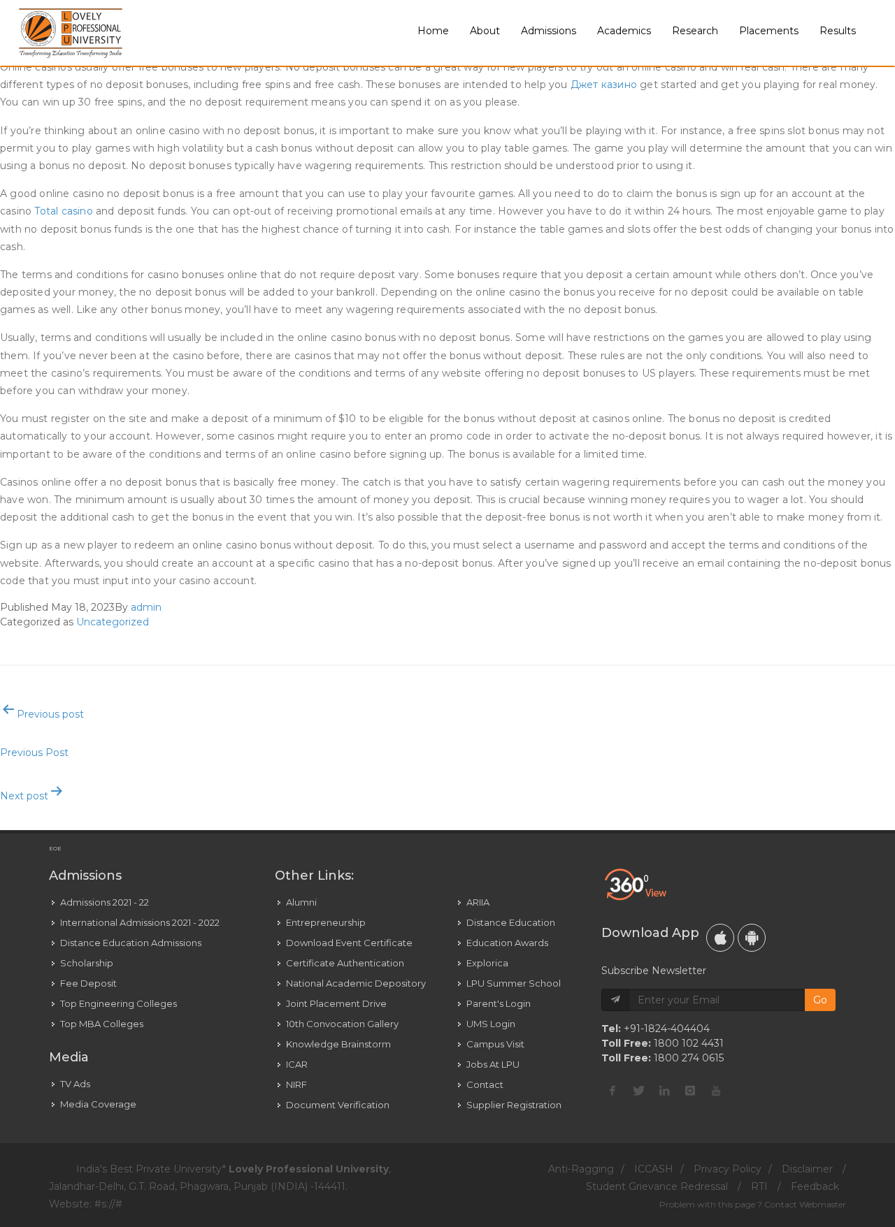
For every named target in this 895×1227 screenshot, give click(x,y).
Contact (484, 1084)
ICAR (297, 1064)
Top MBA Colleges (101, 1023)
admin (146, 607)
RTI (759, 1186)
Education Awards (507, 942)
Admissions (548, 30)
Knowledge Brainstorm (338, 1044)
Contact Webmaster (805, 1204)
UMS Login (490, 1023)
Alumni (301, 902)
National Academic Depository (356, 983)
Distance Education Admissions (130, 942)
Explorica (487, 962)
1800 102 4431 (689, 1043)
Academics (624, 30)
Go (820, 1000)
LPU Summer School (513, 983)
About (485, 30)
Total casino (63, 211)
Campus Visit (495, 1044)
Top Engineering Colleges (118, 1003)
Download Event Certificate (349, 942)
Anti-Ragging (581, 1169)
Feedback (815, 1186)
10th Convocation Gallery (342, 1023)
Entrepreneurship (326, 922)
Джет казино (604, 84)
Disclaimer (807, 1169)
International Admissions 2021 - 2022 (140, 922)
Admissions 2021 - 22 (104, 902)
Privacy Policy (727, 1169)
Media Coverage (98, 1104)
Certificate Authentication (345, 962)
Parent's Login (498, 1003)
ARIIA (477, 902)
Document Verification (337, 1104)
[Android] (752, 938)
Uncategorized (112, 622)
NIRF (296, 1084)
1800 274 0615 (689, 1058)
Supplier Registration (513, 1104)
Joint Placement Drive (336, 1003)
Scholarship (86, 962)
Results (837, 30)
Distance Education (510, 922)
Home (433, 30)
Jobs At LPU (493, 1064)
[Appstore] (720, 938)
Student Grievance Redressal (657, 1186)
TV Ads (75, 1083)
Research (695, 30)
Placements (769, 30)
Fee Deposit (88, 983)
